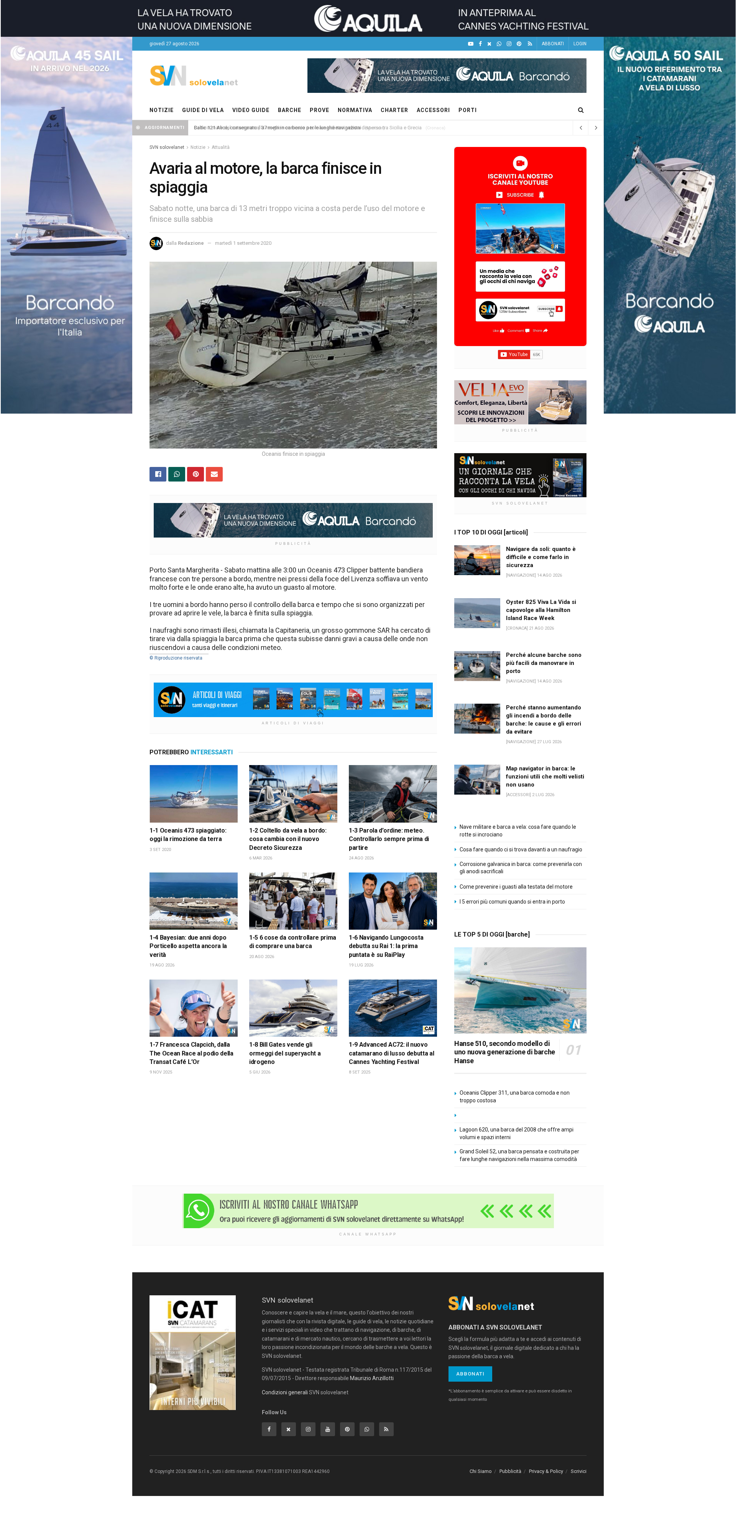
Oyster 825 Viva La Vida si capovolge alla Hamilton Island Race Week (541, 610)
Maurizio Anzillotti (372, 1378)
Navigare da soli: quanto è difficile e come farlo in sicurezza (541, 557)
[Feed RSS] (530, 44)
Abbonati (470, 1374)
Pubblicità (510, 1471)
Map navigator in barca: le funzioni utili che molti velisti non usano (545, 776)
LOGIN (579, 43)
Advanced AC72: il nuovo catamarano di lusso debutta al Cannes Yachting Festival (391, 1053)
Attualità (221, 147)
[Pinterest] (519, 44)
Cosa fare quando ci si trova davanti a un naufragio (521, 849)
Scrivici (578, 1471)
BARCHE (289, 110)
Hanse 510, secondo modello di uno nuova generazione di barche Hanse (504, 1052)
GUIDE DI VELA (203, 110)
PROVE (319, 110)
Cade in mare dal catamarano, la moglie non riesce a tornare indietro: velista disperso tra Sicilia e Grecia (308, 127)
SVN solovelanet (167, 147)
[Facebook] (480, 44)
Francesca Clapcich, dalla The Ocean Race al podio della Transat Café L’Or (191, 1053)
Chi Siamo (481, 1471)
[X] (489, 44)
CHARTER (394, 110)
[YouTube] (470, 44)
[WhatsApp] (499, 44)
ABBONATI (553, 43)
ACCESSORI (433, 110)
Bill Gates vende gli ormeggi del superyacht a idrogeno (284, 1053)
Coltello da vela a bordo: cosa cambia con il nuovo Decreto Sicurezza (288, 839)
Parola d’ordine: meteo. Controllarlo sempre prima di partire (389, 839)
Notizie (198, 147)
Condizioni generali (285, 1392)
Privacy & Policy (546, 1471)
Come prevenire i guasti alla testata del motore (516, 887)
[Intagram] (509, 44)
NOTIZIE (162, 110)
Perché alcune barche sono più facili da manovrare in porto (544, 663)
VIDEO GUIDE (250, 110)
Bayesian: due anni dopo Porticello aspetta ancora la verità (188, 946)
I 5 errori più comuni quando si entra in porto (512, 902)
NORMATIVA (355, 110)
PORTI (467, 110)
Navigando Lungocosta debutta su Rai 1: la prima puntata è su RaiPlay (386, 946)
